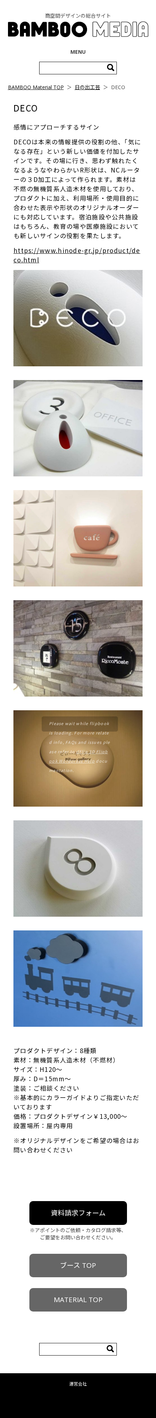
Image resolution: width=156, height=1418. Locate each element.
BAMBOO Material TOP (36, 87)
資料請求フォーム (78, 1213)
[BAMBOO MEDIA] (78, 30)
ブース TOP (78, 1265)
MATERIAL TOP (78, 1299)
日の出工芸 (87, 87)
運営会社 (78, 1384)
